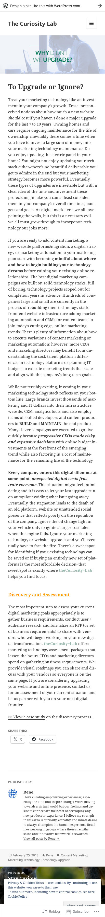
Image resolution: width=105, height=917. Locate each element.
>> (10, 716)
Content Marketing (74, 855)
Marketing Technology (24, 860)
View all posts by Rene (39, 838)
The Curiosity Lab (32, 23)
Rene (49, 855)
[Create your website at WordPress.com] (52, 5)
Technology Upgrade (55, 860)
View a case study (29, 716)
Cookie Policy (17, 896)
